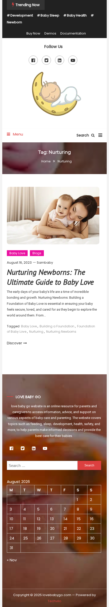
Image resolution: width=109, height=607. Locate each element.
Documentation (73, 33)
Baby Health (77, 15)
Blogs (36, 253)
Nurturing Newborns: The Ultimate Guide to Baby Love (50, 277)
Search (83, 135)
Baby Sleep (50, 15)
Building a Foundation (57, 326)
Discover (14, 343)
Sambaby (45, 262)
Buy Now (33, 33)
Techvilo (54, 601)
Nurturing (36, 331)
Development (21, 15)
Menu (17, 134)
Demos (50, 33)
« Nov (12, 560)
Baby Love (17, 253)
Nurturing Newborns (61, 331)
